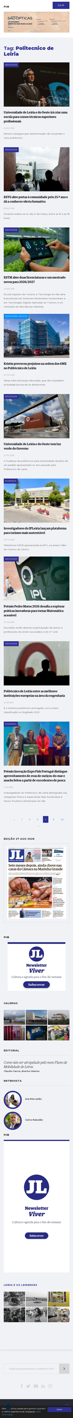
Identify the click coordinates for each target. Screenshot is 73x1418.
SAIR (61, 5)
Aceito (59, 1409)
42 (62, 819)
